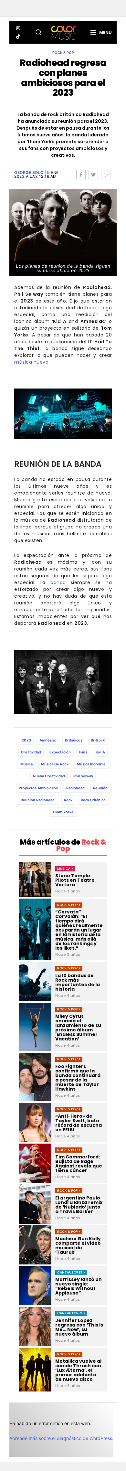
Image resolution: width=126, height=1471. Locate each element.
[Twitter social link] (93, 174)
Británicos (73, 740)
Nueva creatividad (49, 776)
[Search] (38, 32)
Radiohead (75, 788)
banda (58, 582)
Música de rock (54, 764)
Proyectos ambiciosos (38, 788)
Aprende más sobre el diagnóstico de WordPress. (61, 1438)
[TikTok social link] (18, 36)
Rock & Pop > (68, 904)
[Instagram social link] (18, 28)
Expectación (60, 752)
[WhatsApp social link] (105, 174)
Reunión (100, 788)
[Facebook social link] (81, 174)
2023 (26, 740)
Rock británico (93, 800)
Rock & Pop (63, 52)
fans (83, 752)
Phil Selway (83, 776)
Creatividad (31, 752)
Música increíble (91, 764)
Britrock (98, 740)
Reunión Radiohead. (38, 800)
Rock (68, 800)
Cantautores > (71, 1272)
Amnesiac (48, 740)
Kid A (100, 752)
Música (26, 764)
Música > (65, 868)
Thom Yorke (63, 812)
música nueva (31, 362)
